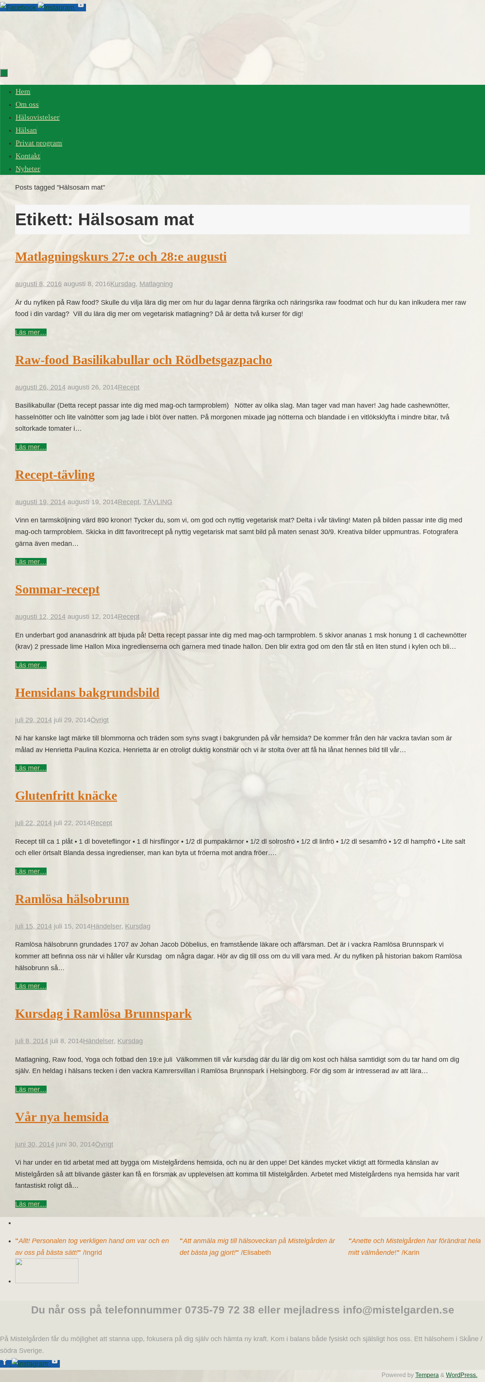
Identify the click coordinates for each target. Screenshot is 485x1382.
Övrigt (100, 720)
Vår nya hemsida (62, 1117)
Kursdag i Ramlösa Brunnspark (103, 1014)
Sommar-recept (57, 589)
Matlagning (156, 284)
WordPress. (461, 1374)
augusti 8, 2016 (38, 284)
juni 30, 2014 (34, 1144)
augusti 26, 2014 (40, 387)
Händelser (106, 926)
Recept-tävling (55, 474)
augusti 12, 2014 (40, 616)
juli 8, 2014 (31, 1041)
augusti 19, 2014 (40, 502)
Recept (128, 387)
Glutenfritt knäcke (66, 795)
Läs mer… (31, 332)
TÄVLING (157, 502)
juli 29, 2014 (33, 720)
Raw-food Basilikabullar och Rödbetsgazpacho (143, 360)
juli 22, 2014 (33, 823)
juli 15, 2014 (33, 926)
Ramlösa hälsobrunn (72, 899)
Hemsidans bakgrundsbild (87, 693)
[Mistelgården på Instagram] (57, 7)
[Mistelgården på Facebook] (19, 7)
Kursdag (123, 284)
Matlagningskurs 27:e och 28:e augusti (121, 256)
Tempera (427, 1374)
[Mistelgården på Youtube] (81, 7)
